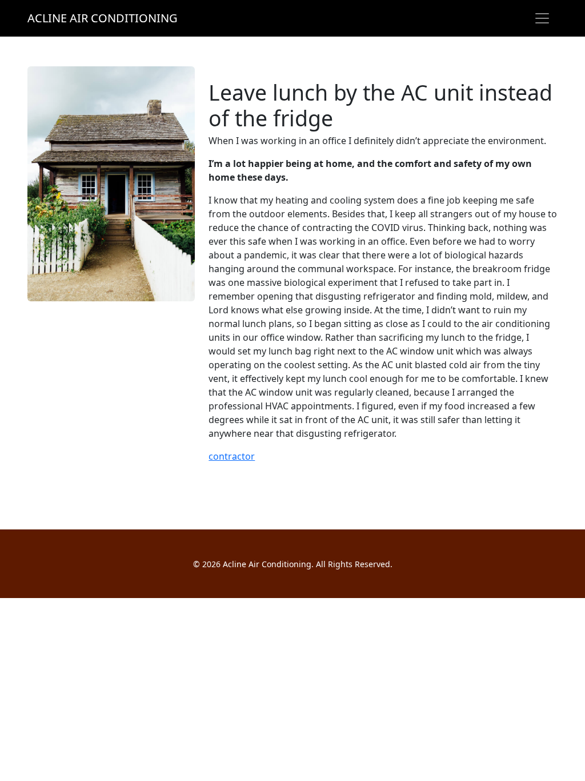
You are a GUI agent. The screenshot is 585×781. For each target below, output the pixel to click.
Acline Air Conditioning (102, 18)
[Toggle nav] (542, 18)
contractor (232, 456)
